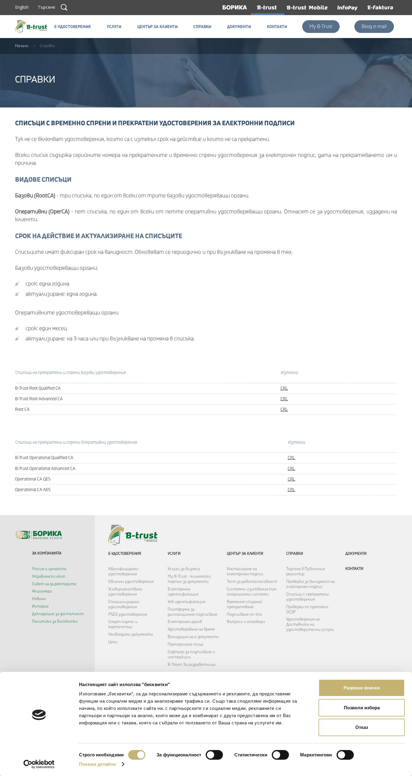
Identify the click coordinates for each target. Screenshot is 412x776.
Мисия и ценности (49, 569)
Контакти (354, 569)
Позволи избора (362, 707)
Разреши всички (362, 687)
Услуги (174, 553)
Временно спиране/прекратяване (244, 604)
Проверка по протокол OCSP (307, 610)
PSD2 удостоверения (127, 614)
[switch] (214, 755)
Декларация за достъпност (58, 614)
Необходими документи (130, 634)
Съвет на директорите (54, 584)
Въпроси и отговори (246, 621)
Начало (21, 45)
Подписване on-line (244, 614)
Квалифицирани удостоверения (123, 571)
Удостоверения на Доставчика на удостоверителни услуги (310, 624)
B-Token (175, 664)
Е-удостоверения (124, 553)
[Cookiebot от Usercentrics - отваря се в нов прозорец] (39, 764)
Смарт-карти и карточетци (123, 624)
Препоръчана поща (185, 644)
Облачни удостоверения (131, 581)
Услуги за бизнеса (184, 569)
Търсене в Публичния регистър (305, 571)
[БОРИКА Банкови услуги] (33, 26)
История (40, 606)
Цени (113, 642)
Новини (39, 598)
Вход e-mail (374, 27)
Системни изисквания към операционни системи (251, 592)
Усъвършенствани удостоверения (125, 592)
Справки (294, 553)
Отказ (361, 727)
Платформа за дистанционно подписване (192, 612)
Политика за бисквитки (55, 621)
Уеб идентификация (186, 601)
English (22, 7)
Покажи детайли (97, 764)
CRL (284, 388)
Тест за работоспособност (252, 581)
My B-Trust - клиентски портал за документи (189, 579)
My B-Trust (320, 27)
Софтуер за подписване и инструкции (191, 654)
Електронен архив (185, 621)
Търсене (64, 7)
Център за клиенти (245, 553)
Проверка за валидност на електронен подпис (310, 584)
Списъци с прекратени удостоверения (307, 597)
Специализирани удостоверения (123, 604)
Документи (356, 553)
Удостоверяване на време (191, 629)
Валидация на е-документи (193, 636)
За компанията (47, 553)
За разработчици (199, 664)
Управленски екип (48, 576)
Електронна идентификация (183, 592)
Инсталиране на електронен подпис (245, 571)
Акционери (42, 591)
